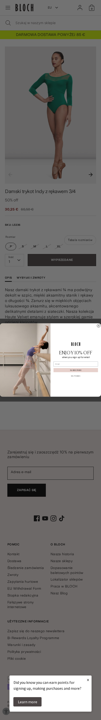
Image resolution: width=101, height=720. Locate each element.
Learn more (27, 701)
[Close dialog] (98, 325)
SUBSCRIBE (75, 370)
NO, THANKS (75, 376)
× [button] (88, 680)
